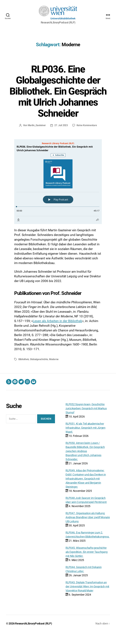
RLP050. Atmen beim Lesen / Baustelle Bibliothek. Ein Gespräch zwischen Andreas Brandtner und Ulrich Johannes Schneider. (85, 451)
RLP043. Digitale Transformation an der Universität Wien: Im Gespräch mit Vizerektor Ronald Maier (87, 586)
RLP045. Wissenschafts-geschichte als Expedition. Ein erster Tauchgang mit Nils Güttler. (86, 552)
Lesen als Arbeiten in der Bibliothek (57, 321)
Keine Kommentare (87, 125)
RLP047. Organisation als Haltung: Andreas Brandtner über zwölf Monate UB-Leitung (88, 517)
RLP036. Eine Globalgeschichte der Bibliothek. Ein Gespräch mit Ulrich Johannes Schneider (58, 91)
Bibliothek (23, 359)
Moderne (54, 359)
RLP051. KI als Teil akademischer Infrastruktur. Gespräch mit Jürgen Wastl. (85, 427)
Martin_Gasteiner (37, 125)
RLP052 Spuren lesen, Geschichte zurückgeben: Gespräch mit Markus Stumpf (86, 408)
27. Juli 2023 (61, 125)
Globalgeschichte (39, 359)
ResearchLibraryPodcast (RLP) (33, 623)
